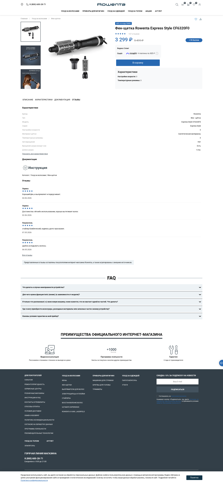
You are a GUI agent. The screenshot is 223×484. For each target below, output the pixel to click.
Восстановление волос (72, 403)
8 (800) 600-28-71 (34, 458)
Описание (27, 100)
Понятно (194, 477)
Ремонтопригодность (35, 384)
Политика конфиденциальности (39, 420)
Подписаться (177, 389)
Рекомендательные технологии (39, 433)
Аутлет (158, 11)
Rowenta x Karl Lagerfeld (73, 412)
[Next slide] (30, 86)
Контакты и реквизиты (35, 402)
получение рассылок (178, 396)
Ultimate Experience (70, 407)
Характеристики (44, 100)
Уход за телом (135, 11)
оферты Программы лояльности (169, 403)
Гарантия (29, 380)
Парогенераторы (129, 380)
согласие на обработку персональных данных (177, 400)
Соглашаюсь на (172, 396)
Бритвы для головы (101, 385)
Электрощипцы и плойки (73, 394)
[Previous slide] (48, 55)
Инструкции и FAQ (33, 398)
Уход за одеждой (116, 11)
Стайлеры (66, 398)
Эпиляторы (30, 446)
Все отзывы (27, 255)
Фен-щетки (55, 19)
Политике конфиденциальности (34, 480)
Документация (62, 100)
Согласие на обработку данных (39, 424)
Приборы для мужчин (93, 11)
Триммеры (97, 389)
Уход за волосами (70, 11)
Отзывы (76, 100)
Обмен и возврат (32, 415)
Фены (64, 380)
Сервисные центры (33, 389)
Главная (24, 19)
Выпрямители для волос (73, 389)
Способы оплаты (32, 406)
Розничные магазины (34, 393)
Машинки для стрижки (103, 380)
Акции (148, 11)
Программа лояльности (35, 429)
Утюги (125, 385)
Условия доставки (33, 411)
